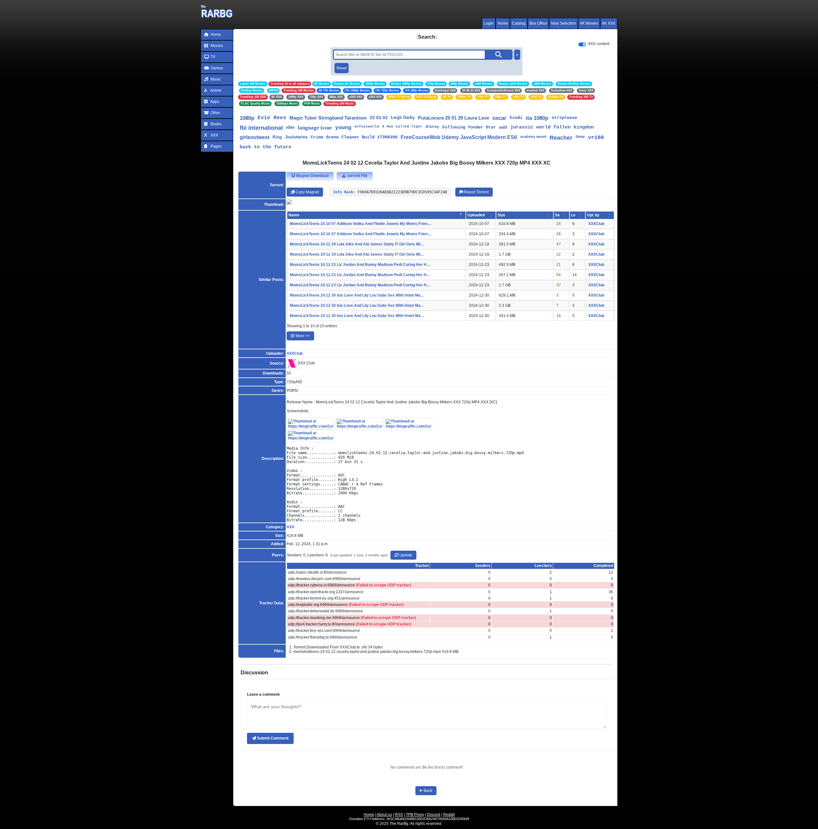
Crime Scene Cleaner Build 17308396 (354, 137)
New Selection (563, 23)
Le (573, 215)
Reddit (449, 814)
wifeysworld (366, 126)
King (277, 137)
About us (384, 814)
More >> (302, 336)
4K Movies (589, 23)
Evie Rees (272, 118)
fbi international (261, 128)
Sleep (580, 136)
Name (294, 215)
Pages (216, 146)
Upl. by (593, 215)
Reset (341, 68)
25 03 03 (379, 117)
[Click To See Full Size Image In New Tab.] (311, 423)
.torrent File (356, 176)
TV (212, 57)
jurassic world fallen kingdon (552, 127)
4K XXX (608, 23)
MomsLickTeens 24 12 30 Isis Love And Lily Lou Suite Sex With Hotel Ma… (357, 295)
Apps (214, 101)
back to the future (265, 147)
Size (501, 215)
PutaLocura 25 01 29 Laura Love (453, 117)
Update (405, 555)
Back (427, 790)
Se (557, 215)
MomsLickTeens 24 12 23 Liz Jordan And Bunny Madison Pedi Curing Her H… (360, 264)
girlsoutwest (254, 137)
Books (215, 124)
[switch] (582, 44)
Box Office (538, 23)
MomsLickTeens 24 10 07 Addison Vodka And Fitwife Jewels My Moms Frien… (360, 223)
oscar (499, 118)
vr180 (596, 138)
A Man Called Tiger (402, 126)
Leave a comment (263, 694)
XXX (214, 135)
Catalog (519, 23)
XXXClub (596, 223)
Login (489, 23)
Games (216, 68)
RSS (399, 814)
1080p (247, 118)
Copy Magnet (307, 192)
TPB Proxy (415, 814)
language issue (315, 128)
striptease (564, 117)
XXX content (598, 44)
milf (503, 127)
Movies (216, 45)
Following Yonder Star (469, 127)
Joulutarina (296, 137)
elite (290, 127)
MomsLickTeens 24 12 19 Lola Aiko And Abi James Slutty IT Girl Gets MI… (357, 244)
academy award (533, 136)
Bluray (432, 127)
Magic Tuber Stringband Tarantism (328, 117)
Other (215, 113)
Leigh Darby (403, 117)
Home (503, 23)
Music (215, 79)
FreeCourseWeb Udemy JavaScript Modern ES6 (459, 137)
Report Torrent (476, 192)
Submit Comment (272, 738)
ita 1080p (537, 118)
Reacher (561, 138)
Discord (433, 814)
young (343, 128)
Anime (215, 90)
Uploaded (476, 215)
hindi (516, 117)
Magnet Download (311, 176)
